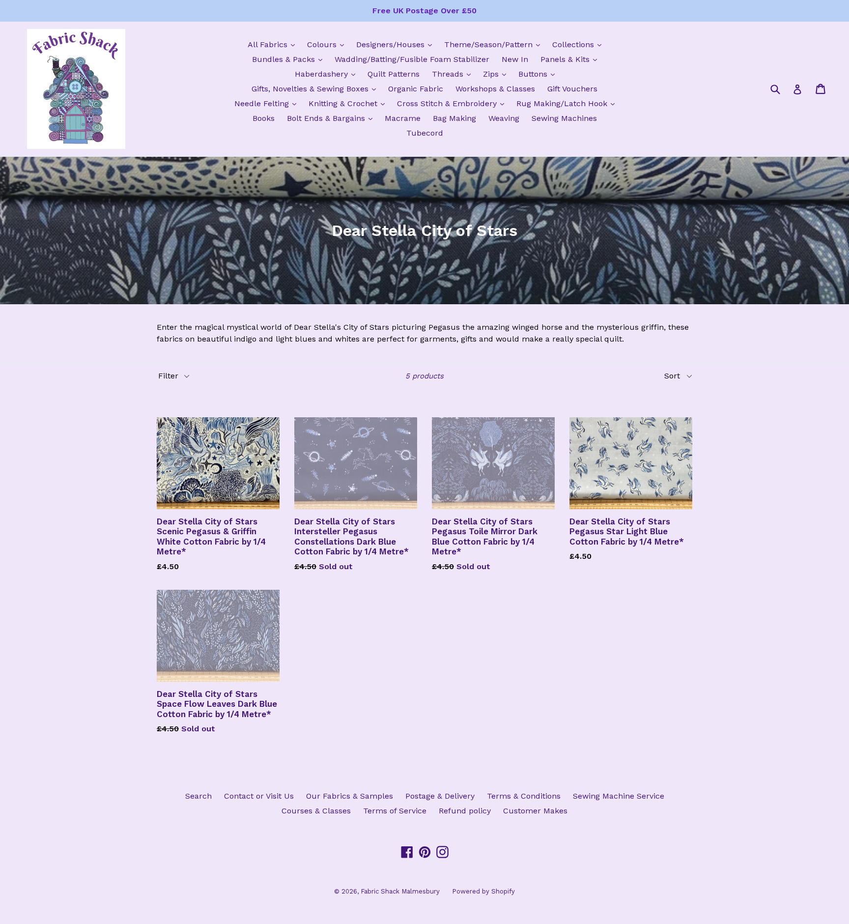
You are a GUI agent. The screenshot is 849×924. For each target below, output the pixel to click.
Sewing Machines (564, 118)
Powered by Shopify (483, 891)
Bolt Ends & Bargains (332, 118)
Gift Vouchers (572, 88)
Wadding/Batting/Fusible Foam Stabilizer (412, 59)
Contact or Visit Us (259, 796)
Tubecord (424, 133)
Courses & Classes (316, 810)
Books (264, 118)
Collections (579, 44)
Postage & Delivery (440, 796)
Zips (497, 74)
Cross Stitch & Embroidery (453, 103)
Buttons (539, 74)
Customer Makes (535, 810)
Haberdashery (327, 74)
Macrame (403, 118)
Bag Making (454, 118)
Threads (454, 74)
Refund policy (465, 810)
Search (198, 796)
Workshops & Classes (495, 88)
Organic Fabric (415, 88)
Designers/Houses (396, 44)
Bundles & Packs (289, 59)
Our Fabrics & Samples (349, 796)
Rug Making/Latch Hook (568, 103)
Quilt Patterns (394, 74)
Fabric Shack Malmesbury (400, 891)
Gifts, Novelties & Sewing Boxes (316, 88)
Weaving (503, 118)
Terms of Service (394, 810)
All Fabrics (274, 44)
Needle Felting (267, 103)
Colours (328, 44)
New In (515, 59)
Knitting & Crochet (349, 103)
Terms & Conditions (524, 796)
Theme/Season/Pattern (494, 44)
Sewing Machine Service (618, 796)
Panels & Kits (571, 59)
